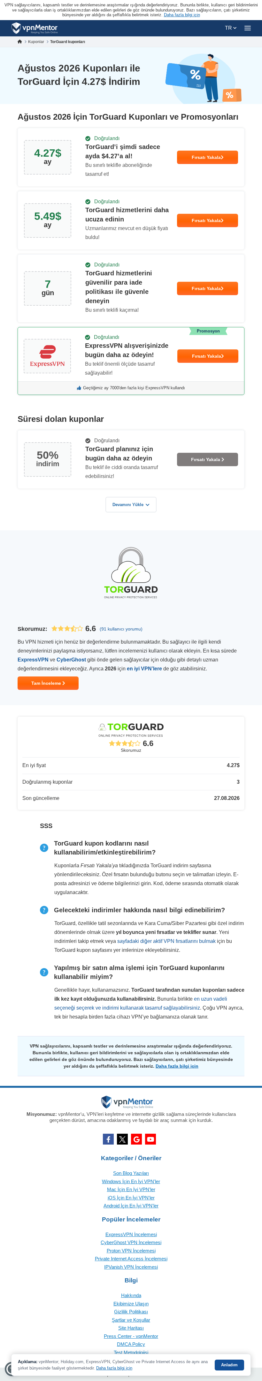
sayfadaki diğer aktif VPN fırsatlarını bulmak (166, 941)
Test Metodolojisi (131, 1352)
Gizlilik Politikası (131, 1311)
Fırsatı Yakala (206, 157)
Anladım (229, 1364)
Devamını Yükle (127, 504)
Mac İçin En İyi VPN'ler (131, 1189)
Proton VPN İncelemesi (131, 1250)
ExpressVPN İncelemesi (131, 1234)
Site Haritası (131, 1328)
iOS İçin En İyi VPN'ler (131, 1197)
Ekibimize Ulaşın (131, 1303)
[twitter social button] (122, 1139)
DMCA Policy (131, 1344)
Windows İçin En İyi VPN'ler (131, 1181)
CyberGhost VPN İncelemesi (131, 1242)
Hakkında (131, 1295)
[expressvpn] (131, 361)
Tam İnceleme (46, 683)
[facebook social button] (108, 1139)
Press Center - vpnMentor (131, 1336)
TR (229, 28)
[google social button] (136, 1139)
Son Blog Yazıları (131, 1173)
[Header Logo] (34, 28)
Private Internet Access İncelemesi (131, 1258)
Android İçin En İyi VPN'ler (131, 1205)
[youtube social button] (150, 1139)
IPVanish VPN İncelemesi (131, 1267)
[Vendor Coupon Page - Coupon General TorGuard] (131, 157)
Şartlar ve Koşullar (131, 1320)
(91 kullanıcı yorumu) (121, 628)
